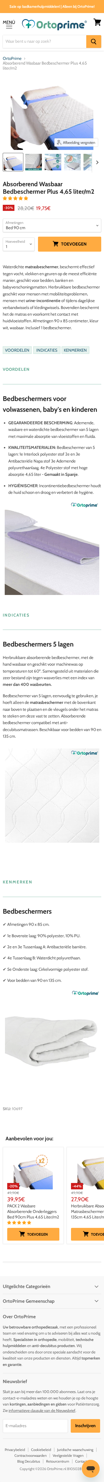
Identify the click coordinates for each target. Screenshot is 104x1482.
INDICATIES (46, 349)
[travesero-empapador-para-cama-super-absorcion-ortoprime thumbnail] (13, 162)
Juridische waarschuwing (75, 1449)
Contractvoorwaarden (30, 1455)
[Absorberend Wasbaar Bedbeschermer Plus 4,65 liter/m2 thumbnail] (33, 162)
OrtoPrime (12, 58)
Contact (81, 1461)
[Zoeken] (93, 41)
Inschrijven (85, 1425)
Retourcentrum (57, 1461)
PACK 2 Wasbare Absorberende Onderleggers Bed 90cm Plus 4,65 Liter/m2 (33, 1211)
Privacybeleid (15, 1449)
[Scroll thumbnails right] (96, 162)
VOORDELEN (17, 349)
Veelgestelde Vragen (68, 1455)
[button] (16, 198)
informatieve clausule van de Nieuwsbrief (42, 1410)
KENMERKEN (75, 349)
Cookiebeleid (41, 1449)
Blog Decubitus (28, 1461)
